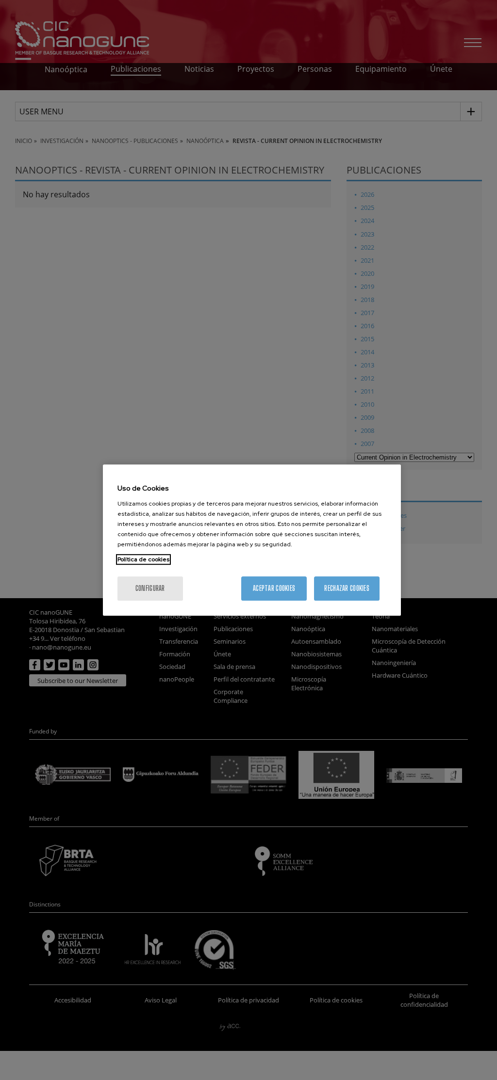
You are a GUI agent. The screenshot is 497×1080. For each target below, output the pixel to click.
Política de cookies (143, 559)
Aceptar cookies (274, 588)
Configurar (150, 588)
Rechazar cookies (346, 588)
